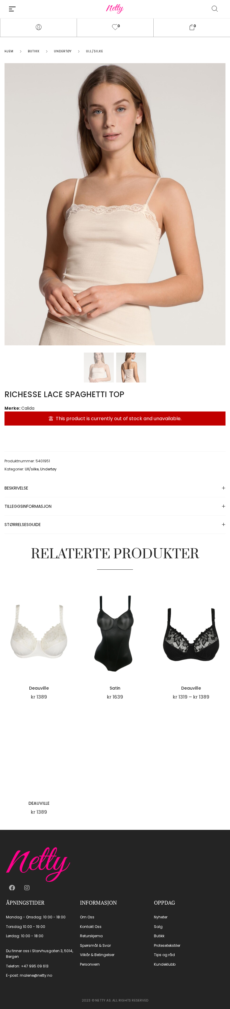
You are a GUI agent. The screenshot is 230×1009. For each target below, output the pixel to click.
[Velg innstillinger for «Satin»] (148, 639)
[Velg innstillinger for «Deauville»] (72, 639)
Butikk (34, 51)
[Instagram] (27, 888)
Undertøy (63, 51)
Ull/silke (94, 51)
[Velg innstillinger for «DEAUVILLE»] (72, 754)
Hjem (8, 51)
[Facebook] (12, 888)
